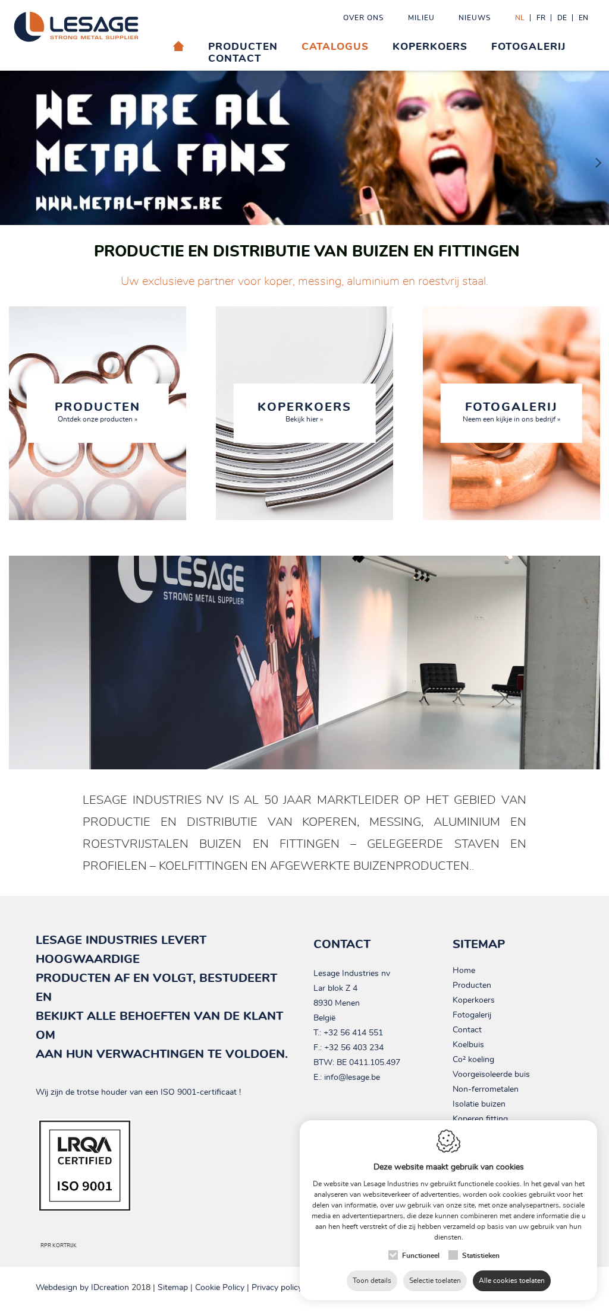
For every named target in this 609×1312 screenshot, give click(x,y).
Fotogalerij (528, 47)
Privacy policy (277, 1288)
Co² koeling (473, 1060)
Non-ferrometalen (486, 1089)
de (562, 17)
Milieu (421, 17)
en (583, 17)
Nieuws (475, 17)
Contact (235, 58)
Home (464, 970)
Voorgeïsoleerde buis (491, 1074)
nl (520, 17)
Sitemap (173, 1288)
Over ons (363, 17)
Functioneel (421, 1255)
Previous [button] (15, 154)
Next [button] (594, 142)
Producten (472, 985)
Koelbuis (468, 1045)
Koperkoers (430, 47)
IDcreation (82, 1288)
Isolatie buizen (479, 1104)
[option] (304, 148)
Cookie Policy (219, 1288)
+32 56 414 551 (353, 1033)
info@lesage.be (352, 1077)
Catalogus (335, 47)
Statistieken (481, 1255)
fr (540, 17)
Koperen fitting (480, 1119)
